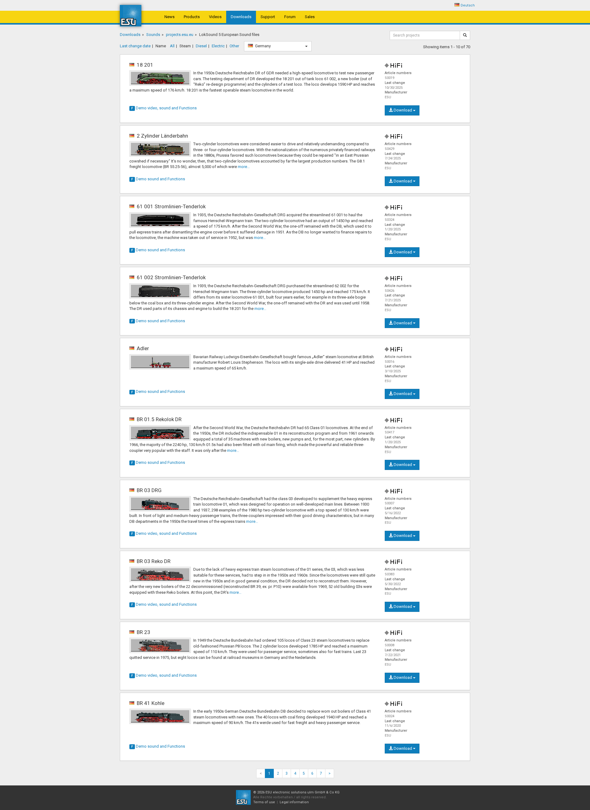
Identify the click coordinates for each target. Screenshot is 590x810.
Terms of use (264, 802)
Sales (310, 16)
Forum (290, 16)
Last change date (135, 46)
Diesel (201, 46)
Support (268, 16)
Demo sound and (158, 179)
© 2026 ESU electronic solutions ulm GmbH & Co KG (296, 792)
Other (234, 46)
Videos (215, 16)
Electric (218, 46)
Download (403, 110)
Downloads (241, 16)
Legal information (294, 802)
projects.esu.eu (179, 34)
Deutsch (468, 5)
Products (192, 16)
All (172, 46)
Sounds (153, 34)
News (169, 16)
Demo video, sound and (164, 108)
